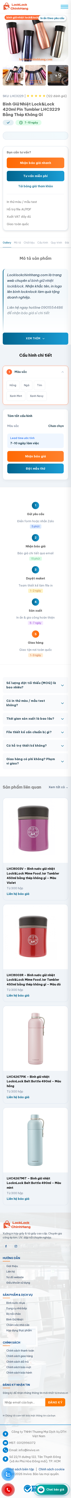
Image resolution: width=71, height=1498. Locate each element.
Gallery (7, 242)
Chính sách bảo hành (19, 1372)
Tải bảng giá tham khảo (35, 186)
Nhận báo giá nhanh (35, 163)
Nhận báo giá (35, 456)
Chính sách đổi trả (17, 1361)
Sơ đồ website (15, 1277)
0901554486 (52, 307)
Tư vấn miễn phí (35, 176)
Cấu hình (42, 242)
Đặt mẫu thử (35, 468)
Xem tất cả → (58, 787)
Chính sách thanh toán (20, 1350)
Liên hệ (10, 1271)
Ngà (26, 385)
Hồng (13, 385)
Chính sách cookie (52, 1469)
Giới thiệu (12, 1266)
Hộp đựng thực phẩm (19, 1330)
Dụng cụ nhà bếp (16, 1308)
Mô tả (17, 242)
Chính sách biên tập (20, 1469)
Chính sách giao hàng (19, 1356)
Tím (39, 385)
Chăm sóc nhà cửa (17, 1325)
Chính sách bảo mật (18, 1367)
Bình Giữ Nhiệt (14, 1319)
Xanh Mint (16, 396)
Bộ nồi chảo (13, 1313)
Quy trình (56, 242)
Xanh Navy (37, 396)
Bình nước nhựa (15, 1303)
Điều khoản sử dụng (18, 1282)
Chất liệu (29, 242)
